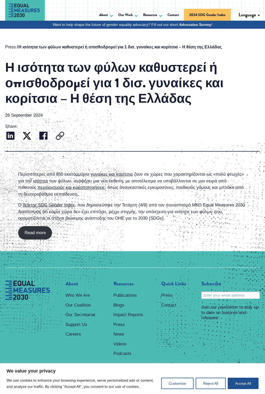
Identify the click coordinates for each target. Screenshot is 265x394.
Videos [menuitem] (120, 343)
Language (247, 14)
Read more (35, 232)
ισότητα (40, 181)
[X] (27, 136)
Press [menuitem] (119, 324)
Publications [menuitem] (125, 295)
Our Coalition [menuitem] (78, 305)
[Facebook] (43, 136)
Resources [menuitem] (123, 284)
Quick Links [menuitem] (173, 284)
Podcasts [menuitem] (122, 353)
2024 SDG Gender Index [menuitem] (207, 14)
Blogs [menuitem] (118, 305)
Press (10, 47)
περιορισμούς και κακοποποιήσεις (71, 187)
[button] (106, 15)
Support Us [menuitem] (76, 324)
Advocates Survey (195, 25)
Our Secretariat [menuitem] (80, 314)
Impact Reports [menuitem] (128, 314)
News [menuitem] (118, 334)
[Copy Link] (60, 136)
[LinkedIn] (10, 136)
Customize (177, 383)
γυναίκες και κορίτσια (112, 174)
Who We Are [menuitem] (77, 295)
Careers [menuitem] (73, 334)
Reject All (210, 383)
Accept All (243, 383)
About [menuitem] (71, 284)
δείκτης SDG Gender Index (49, 205)
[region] (132, 378)
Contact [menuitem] (173, 14)
